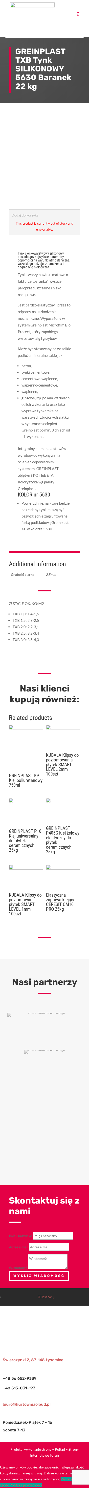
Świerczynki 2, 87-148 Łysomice (33, 1360)
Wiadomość (18, 1268)
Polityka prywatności (26, 1485)
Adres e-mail (18, 1247)
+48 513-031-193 (19, 1388)
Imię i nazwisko (20, 1236)
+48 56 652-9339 (20, 1378)
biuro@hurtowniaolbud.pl (26, 1404)
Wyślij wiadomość (39, 1276)
